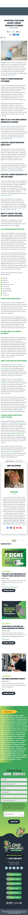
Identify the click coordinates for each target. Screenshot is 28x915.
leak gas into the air (6, 195)
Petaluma (3, 742)
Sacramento (19, 749)
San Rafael (14, 751)
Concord (25, 722)
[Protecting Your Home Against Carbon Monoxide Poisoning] (14, 50)
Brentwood (19, 719)
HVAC (4, 37)
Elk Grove (14, 728)
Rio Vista (3, 746)
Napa (7, 738)
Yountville (13, 759)
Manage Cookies (22, 912)
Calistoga (3, 722)
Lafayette (18, 734)
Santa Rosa (21, 751)
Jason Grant (14, 492)
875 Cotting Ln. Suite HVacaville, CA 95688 (14, 863)
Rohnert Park (19, 746)
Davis (18, 724)
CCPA (19, 913)
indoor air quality (21, 423)
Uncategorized (14, 587)
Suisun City (15, 753)
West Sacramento (17, 757)
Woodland (3, 759)
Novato (3, 740)
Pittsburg (13, 742)
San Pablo (8, 751)
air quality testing (10, 451)
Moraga (3, 738)
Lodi (23, 734)
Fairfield (8, 730)
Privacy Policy (10, 912)
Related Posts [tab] (18, 461)
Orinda (17, 740)
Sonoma (3, 753)
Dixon (6, 726)
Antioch (3, 717)
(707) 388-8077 (15, 858)
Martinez (8, 736)
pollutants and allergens (17, 433)
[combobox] (14, 783)
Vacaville (9, 755)
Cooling (4, 587)
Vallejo (15, 755)
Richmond (16, 744)
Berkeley (13, 717)
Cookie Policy (11, 913)
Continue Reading (8, 590)
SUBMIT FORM (14, 821)
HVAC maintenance (6, 368)
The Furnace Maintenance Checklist (13, 679)
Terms (15, 912)
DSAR (16, 913)
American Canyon (14, 715)
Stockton (8, 753)
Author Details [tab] (10, 461)
